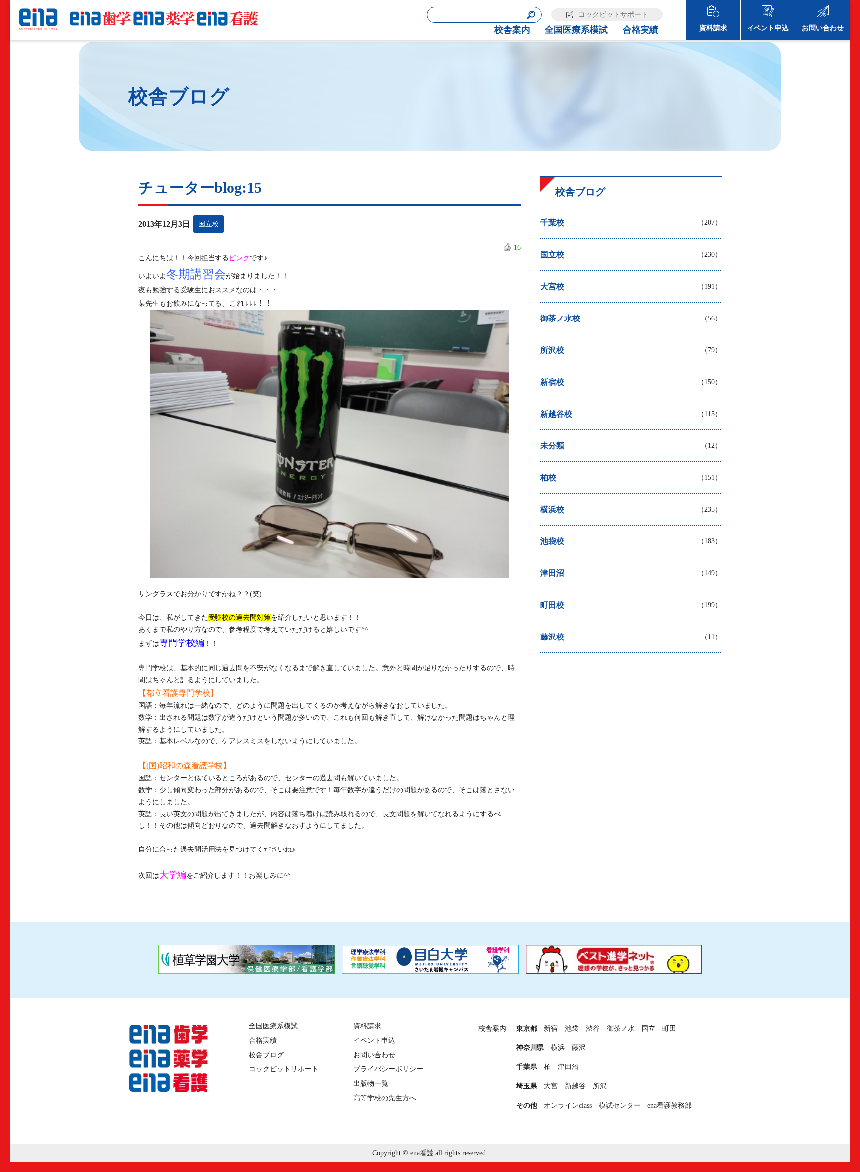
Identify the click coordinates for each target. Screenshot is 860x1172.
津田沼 (568, 1066)
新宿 (551, 1028)
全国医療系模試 (576, 30)
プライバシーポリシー (388, 1069)
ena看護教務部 (669, 1105)
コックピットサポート (613, 14)
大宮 (551, 1086)
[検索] (531, 15)
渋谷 (593, 1028)
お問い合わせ (823, 28)
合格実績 (640, 30)
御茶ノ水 (621, 1028)
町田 (669, 1028)
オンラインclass (568, 1105)
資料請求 (713, 28)
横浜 (558, 1047)
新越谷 (575, 1086)
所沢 (600, 1086)
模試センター (620, 1105)
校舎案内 (512, 30)
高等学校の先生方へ (384, 1098)
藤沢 (579, 1047)
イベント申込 (768, 28)
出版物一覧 (370, 1083)
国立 (648, 1028)
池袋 (572, 1028)
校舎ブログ (266, 1055)
